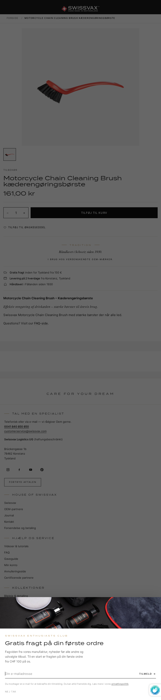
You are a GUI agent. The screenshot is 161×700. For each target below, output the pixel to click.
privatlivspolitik (120, 683)
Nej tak (10, 691)
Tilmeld (145, 673)
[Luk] (154, 604)
